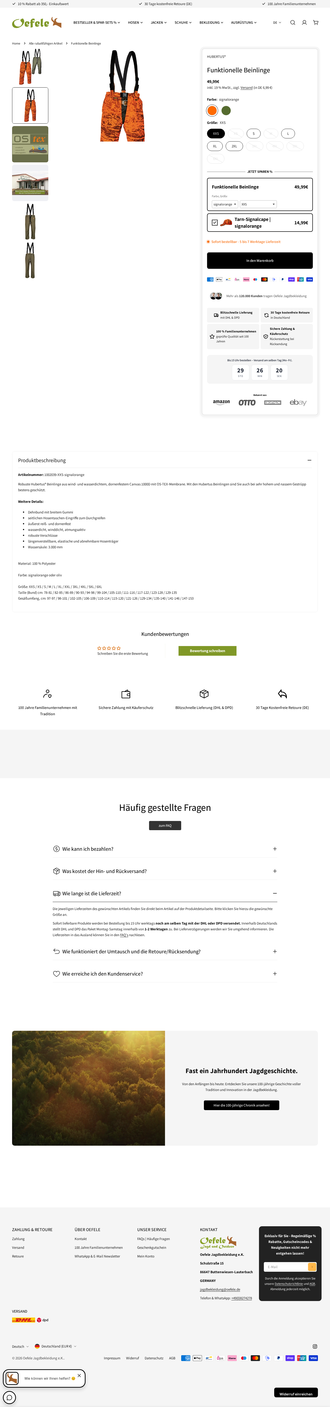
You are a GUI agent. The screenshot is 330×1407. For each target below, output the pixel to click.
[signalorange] (212, 110)
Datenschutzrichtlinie (289, 1283)
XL (215, 146)
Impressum (112, 1358)
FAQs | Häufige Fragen (153, 1238)
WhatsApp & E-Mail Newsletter (97, 1256)
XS (239, 134)
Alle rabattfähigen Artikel (45, 43)
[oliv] (226, 110)
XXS (216, 133)
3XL (257, 147)
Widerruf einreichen (296, 1394)
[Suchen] (293, 22)
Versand (247, 87)
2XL (234, 146)
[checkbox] (260, 222)
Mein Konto (145, 1256)
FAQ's (124, 935)
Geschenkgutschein (151, 1247)
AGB (312, 1283)
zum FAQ (165, 825)
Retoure (18, 1256)
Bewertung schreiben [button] (207, 650)
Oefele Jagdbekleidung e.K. (43, 1358)
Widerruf (132, 1358)
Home (16, 43)
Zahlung (18, 1238)
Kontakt (81, 1238)
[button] (260, 187)
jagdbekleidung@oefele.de (220, 1289)
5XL (298, 147)
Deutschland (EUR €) (57, 1346)
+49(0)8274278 (241, 1298)
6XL (218, 160)
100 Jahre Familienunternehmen (99, 1247)
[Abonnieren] (312, 1267)
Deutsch (18, 1346)
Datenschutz (154, 1358)
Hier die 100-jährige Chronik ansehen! (242, 1105)
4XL (278, 147)
